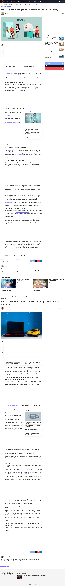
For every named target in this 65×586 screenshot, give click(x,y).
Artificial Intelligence (6, 6)
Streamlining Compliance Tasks (29, 66)
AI (9, 255)
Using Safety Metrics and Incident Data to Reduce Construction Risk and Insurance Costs (51, 43)
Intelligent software (16, 76)
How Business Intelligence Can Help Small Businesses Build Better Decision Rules (51, 49)
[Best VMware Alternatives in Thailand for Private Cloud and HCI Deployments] (61, 39)
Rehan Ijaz (6, 308)
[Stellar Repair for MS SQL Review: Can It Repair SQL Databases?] (61, 56)
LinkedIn (17, 271)
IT (53, 40)
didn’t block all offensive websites (26, 473)
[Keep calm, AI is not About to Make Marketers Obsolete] (40, 283)
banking (22, 255)
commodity (16, 85)
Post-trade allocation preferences (12, 122)
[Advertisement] (23, 50)
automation (19, 255)
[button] (42, 1)
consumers (21, 154)
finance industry (37, 255)
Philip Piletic (7, 13)
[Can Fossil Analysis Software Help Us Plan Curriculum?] (33, 416)
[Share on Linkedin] (2, 55)
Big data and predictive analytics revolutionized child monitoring (32, 363)
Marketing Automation (37, 287)
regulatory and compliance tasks (22, 212)
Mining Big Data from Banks (10, 66)
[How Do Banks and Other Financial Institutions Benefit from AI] (8, 283)
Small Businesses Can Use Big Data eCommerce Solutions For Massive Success (32, 136)
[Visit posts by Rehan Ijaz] (2, 557)
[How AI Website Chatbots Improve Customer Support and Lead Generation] (19, 577)
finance (33, 255)
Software (49, 57)
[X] (54, 66)
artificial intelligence (13, 255)
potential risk (38, 193)
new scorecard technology (21, 193)
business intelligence (27, 255)
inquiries (27, 186)
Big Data (18, 573)
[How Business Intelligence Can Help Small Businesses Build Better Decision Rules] (61, 49)
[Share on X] (2, 50)
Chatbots (21, 573)
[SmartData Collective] (8, 1)
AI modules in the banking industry (18, 74)
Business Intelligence (48, 51)
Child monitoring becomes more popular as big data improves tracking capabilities (13, 363)
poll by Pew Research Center (12, 405)
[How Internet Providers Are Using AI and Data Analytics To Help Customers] (33, 118)
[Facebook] (54, 63)
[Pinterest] (54, 68)
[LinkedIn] (41, 266)
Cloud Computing (47, 40)
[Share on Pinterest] (2, 52)
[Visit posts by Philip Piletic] (2, 266)
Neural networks (8, 202)
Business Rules (53, 51)
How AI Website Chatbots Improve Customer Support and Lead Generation (35, 575)
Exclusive (51, 40)
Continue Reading (4, 566)
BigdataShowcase (4, 560)
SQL (51, 57)
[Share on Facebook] (2, 48)
